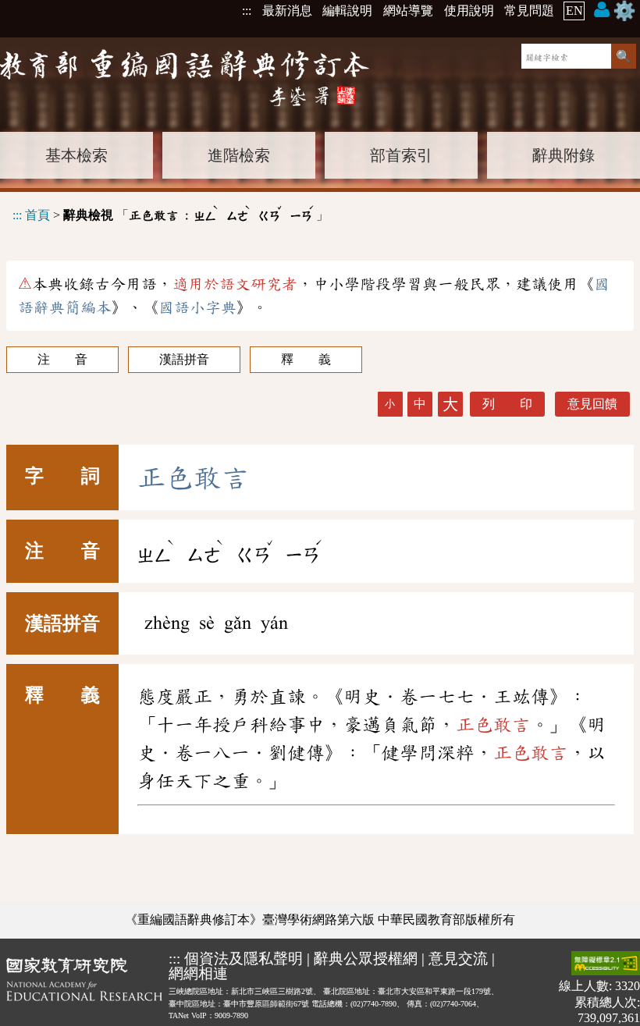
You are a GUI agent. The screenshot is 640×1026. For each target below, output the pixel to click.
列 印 (507, 403)
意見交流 (458, 958)
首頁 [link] (37, 215)
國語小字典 (197, 307)
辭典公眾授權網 (366, 958)
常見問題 (529, 10)
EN (574, 10)
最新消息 (287, 10)
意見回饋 (592, 403)
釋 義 (306, 359)
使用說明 (469, 10)
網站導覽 (408, 10)
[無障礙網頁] (605, 964)
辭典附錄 (563, 155)
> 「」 (170, 213)
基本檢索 (76, 155)
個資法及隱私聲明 (243, 958)
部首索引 (401, 155)
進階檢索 (239, 155)
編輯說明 (347, 10)
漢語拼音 (184, 359)
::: (246, 10)
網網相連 (198, 973)
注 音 (62, 359)
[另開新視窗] (84, 988)
